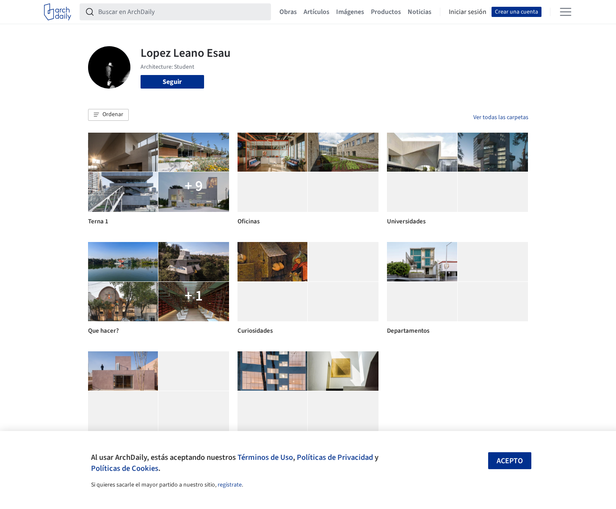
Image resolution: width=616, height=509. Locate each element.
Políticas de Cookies (124, 468)
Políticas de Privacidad (335, 457)
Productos (386, 12)
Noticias (419, 12)
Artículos (316, 12)
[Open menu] (565, 12)
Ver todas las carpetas (500, 117)
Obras (288, 12)
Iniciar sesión (467, 12)
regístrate (230, 485)
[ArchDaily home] (57, 11)
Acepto (510, 461)
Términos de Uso (265, 457)
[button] (108, 115)
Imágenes (350, 12)
